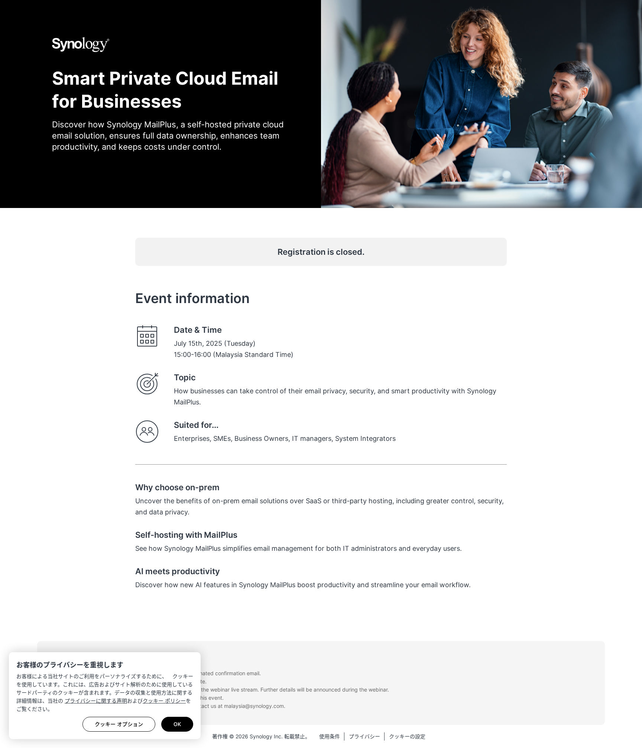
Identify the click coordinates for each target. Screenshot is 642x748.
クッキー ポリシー (164, 700)
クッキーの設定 (407, 736)
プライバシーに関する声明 (96, 700)
